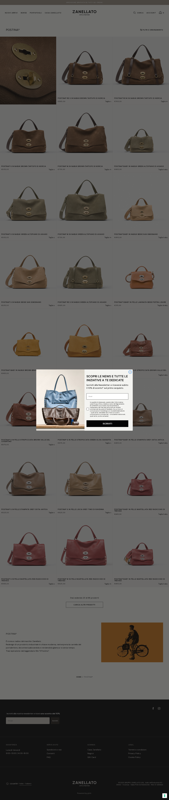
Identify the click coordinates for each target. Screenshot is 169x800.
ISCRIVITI (107, 423)
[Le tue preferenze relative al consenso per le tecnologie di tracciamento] (164, 795)
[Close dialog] (130, 372)
